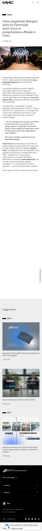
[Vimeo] (35, 519)
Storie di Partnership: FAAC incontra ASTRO (18, 400)
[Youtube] (32, 519)
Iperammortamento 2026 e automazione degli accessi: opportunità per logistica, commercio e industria (20, 449)
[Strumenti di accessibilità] (9, 527)
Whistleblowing (11, 519)
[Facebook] (26, 519)
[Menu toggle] (38, 2)
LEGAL (4, 519)
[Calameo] (39, 519)
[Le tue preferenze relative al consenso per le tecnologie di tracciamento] (40, 275)
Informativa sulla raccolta (13, 528)
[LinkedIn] (29, 519)
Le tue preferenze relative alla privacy (23, 525)
